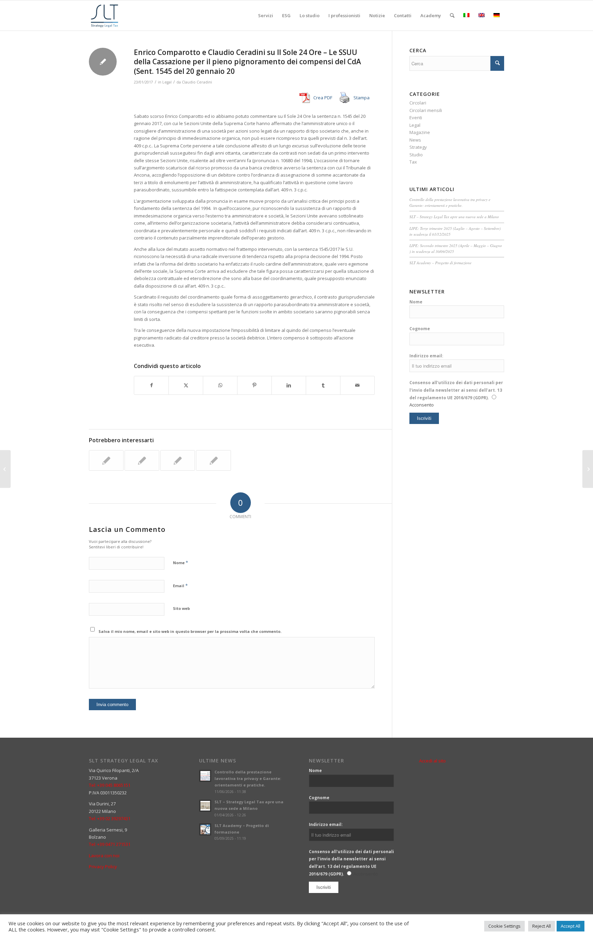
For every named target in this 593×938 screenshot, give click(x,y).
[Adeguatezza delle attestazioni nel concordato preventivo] (177, 460)
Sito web (181, 608)
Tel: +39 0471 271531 (109, 844)
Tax (413, 162)
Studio (416, 155)
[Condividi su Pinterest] (254, 385)
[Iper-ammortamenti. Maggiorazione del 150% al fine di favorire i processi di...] (5, 469)
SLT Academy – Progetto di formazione (440, 262)
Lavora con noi (104, 855)
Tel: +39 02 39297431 (109, 818)
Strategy (418, 147)
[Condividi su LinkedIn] (289, 385)
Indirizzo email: (426, 356)
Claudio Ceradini (197, 82)
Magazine (419, 132)
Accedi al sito (432, 761)
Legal (167, 82)
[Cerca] (452, 15)
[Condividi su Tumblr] (323, 385)
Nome (180, 562)
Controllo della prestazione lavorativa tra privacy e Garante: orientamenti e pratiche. (449, 202)
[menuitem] (266, 15)
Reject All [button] (541, 926)
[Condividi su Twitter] (186, 385)
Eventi (415, 117)
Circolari (417, 103)
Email (180, 585)
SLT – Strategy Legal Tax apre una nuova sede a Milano (454, 216)
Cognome (419, 329)
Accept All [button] (570, 926)
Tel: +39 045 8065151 (109, 785)
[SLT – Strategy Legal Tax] (105, 15)
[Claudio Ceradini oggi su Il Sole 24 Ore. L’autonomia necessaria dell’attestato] (213, 460)
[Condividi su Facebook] (151, 385)
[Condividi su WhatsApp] (220, 385)
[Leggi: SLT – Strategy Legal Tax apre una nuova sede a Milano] (205, 806)
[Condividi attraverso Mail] (357, 385)
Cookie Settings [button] (504, 926)
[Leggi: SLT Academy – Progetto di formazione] (205, 829)
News (415, 140)
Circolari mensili (425, 110)
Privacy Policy (103, 866)
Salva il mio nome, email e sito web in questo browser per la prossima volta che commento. (189, 631)
